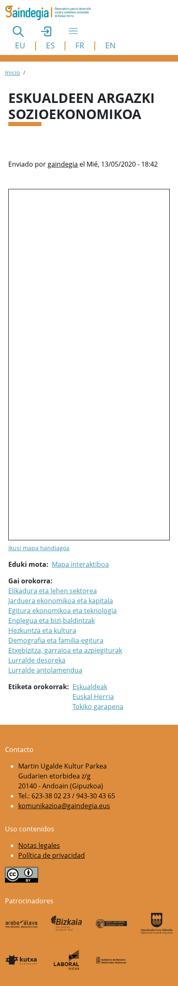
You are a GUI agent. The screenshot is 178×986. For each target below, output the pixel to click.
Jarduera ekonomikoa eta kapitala (60, 600)
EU (20, 45)
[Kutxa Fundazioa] (21, 959)
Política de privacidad (51, 855)
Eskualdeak (89, 686)
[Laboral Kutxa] (66, 960)
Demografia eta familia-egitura (55, 640)
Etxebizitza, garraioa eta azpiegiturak (65, 650)
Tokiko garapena (97, 706)
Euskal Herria (93, 696)
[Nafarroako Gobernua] (111, 960)
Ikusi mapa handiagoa (39, 548)
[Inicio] (51, 12)
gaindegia (63, 164)
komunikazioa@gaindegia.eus (64, 805)
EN (110, 45)
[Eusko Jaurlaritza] (111, 923)
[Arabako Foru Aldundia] (21, 923)
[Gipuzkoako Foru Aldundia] (156, 923)
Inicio (12, 72)
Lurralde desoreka (36, 660)
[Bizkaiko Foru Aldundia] (66, 923)
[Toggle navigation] (73, 31)
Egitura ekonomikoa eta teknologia (62, 610)
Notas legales (39, 845)
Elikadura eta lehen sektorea (52, 590)
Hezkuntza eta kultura (42, 630)
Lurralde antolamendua (45, 670)
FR (79, 45)
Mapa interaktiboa (80, 564)
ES (50, 45)
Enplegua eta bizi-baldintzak (51, 620)
